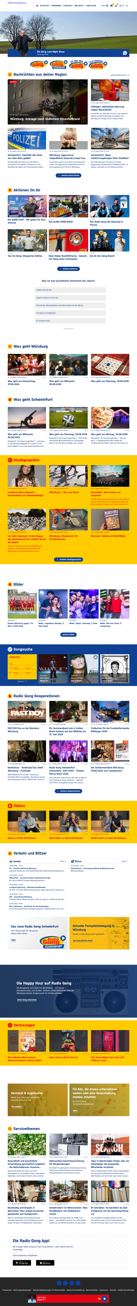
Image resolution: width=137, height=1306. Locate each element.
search (127, 5)
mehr (63, 861)
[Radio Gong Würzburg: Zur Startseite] (17, 6)
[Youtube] (71, 1283)
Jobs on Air (91, 6)
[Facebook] (59, 1283)
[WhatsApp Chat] (125, 53)
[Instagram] (65, 1283)
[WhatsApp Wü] (78, 1283)
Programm (56, 6)
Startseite (37, 5)
